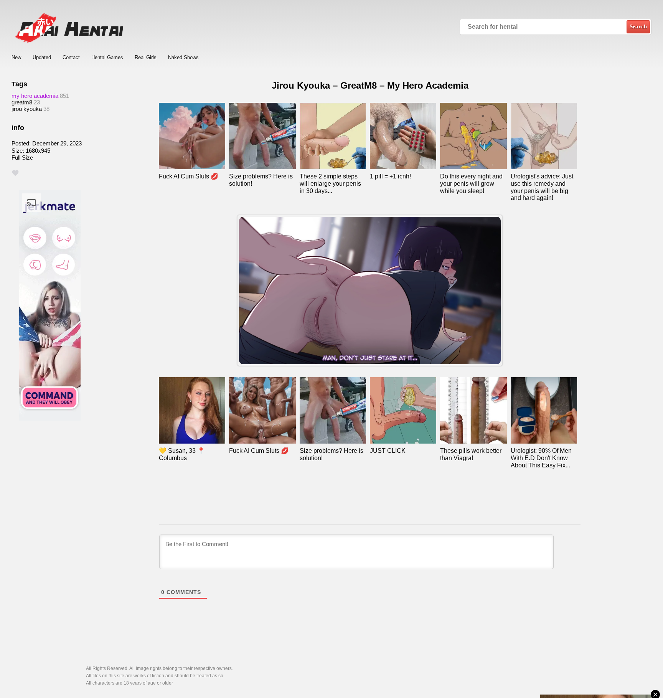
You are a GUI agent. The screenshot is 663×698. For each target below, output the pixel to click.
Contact (71, 57)
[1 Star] (15, 173)
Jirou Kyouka (27, 109)
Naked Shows (183, 57)
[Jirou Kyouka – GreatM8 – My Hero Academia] (369, 290)
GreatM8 (22, 102)
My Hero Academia (35, 95)
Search (638, 26)
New (16, 57)
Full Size (22, 157)
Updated (42, 57)
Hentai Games (107, 57)
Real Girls (146, 57)
